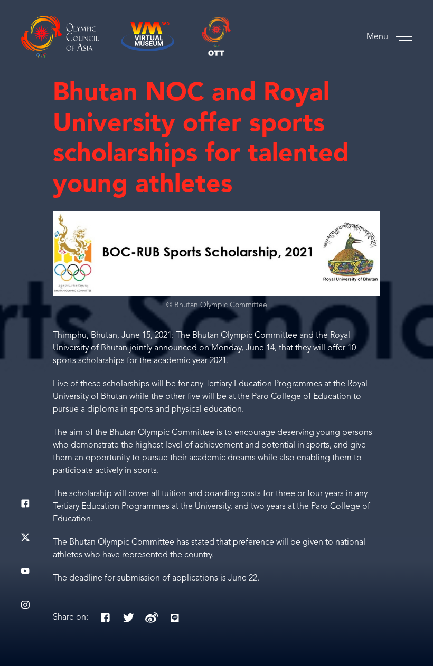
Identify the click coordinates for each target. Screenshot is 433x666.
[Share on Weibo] (151, 617)
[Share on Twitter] (128, 617)
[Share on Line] (174, 617)
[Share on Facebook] (105, 617)
